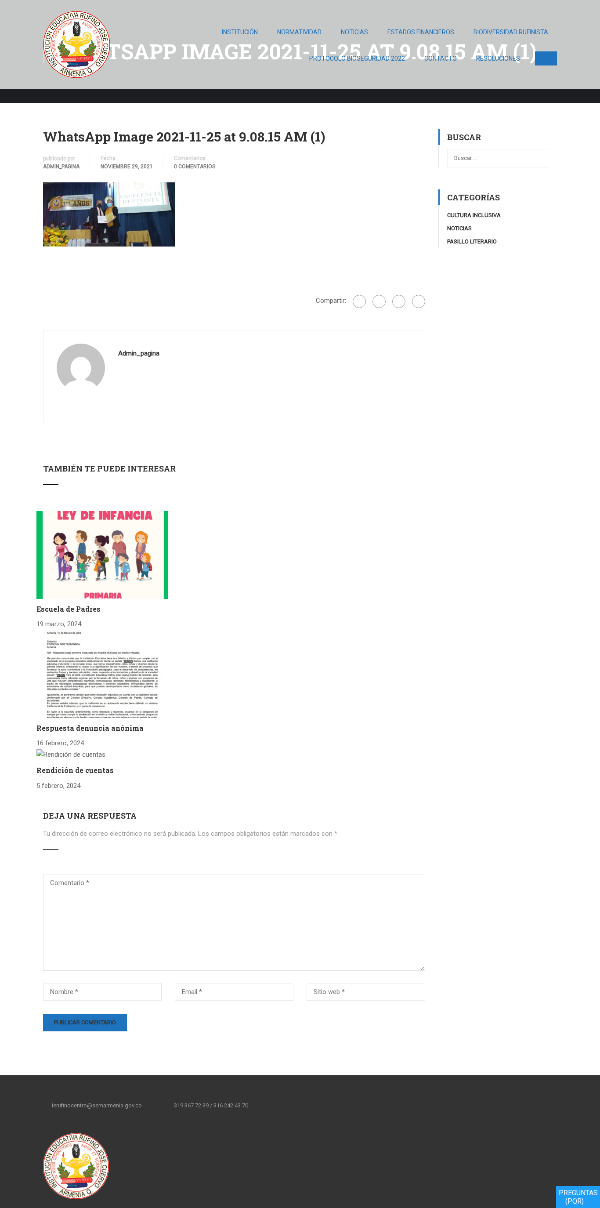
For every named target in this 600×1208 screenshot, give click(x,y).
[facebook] (274, 1105)
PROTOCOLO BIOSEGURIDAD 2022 (357, 58)
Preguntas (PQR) (578, 1197)
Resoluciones (498, 58)
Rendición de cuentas (75, 770)
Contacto (440, 58)
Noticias (354, 32)
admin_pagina (61, 166)
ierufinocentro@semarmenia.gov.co (97, 1105)
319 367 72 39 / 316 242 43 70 (211, 1105)
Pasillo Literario (472, 241)
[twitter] (292, 1105)
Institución (240, 32)
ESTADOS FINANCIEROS (420, 32)
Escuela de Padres (68, 608)
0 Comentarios (194, 166)
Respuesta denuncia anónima (90, 728)
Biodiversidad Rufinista (510, 32)
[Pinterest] (418, 301)
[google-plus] (311, 1105)
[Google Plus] (379, 301)
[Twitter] (398, 301)
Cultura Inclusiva (474, 215)
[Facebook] (359, 301)
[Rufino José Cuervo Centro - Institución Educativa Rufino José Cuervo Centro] (76, 49)
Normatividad (299, 32)
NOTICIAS (459, 228)
